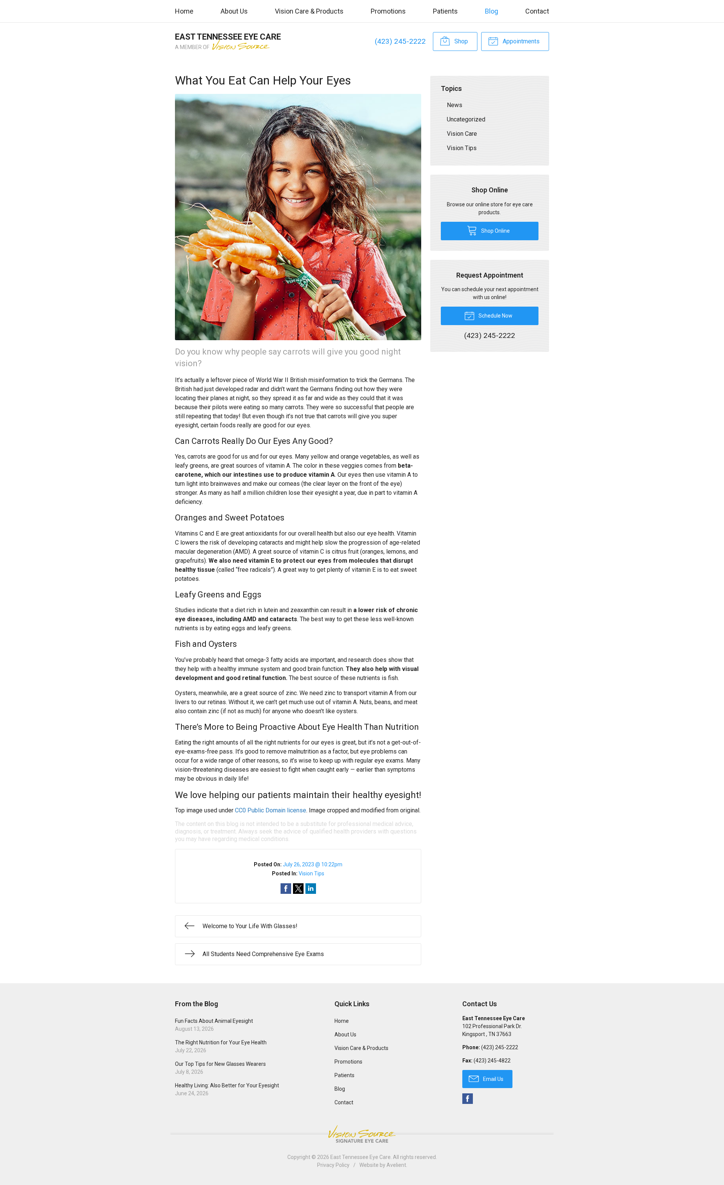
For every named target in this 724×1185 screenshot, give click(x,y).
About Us (234, 11)
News (454, 105)
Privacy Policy (333, 1165)
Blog (491, 11)
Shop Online (495, 231)
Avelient (396, 1165)
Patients (445, 11)
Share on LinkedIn (310, 888)
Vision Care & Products (309, 11)
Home (184, 11)
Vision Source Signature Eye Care (362, 1134)
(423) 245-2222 (400, 41)
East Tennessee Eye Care (360, 1157)
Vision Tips (311, 873)
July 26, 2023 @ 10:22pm (312, 864)
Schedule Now (494, 316)
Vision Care (462, 133)
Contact (537, 11)
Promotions (388, 11)
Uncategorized (466, 119)
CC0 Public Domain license (270, 810)
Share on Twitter (298, 888)
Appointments (520, 41)
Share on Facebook (286, 888)
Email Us (492, 1079)
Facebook (467, 1098)
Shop (460, 41)
